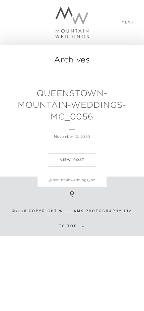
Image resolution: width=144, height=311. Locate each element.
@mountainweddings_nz (72, 180)
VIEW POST (72, 160)
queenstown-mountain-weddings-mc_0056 (72, 105)
